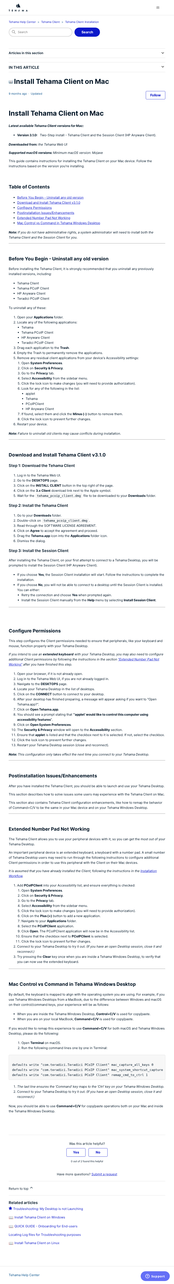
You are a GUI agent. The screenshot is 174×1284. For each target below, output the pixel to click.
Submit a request (104, 1174)
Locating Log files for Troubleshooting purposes (45, 1235)
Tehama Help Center (22, 22)
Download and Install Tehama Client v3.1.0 (48, 203)
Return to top (19, 1189)
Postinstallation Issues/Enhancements (45, 213)
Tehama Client (50, 22)
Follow (155, 95)
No (98, 1152)
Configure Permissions (34, 208)
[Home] (18, 7)
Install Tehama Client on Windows (39, 1217)
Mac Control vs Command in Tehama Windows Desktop (58, 223)
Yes (76, 1152)
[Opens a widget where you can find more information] (155, 1276)
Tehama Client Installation (82, 22)
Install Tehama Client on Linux (36, 1243)
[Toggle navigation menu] (157, 7)
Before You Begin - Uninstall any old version (50, 197)
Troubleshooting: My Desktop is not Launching (48, 1209)
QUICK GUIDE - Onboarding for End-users (45, 1226)
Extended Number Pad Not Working (43, 218)
